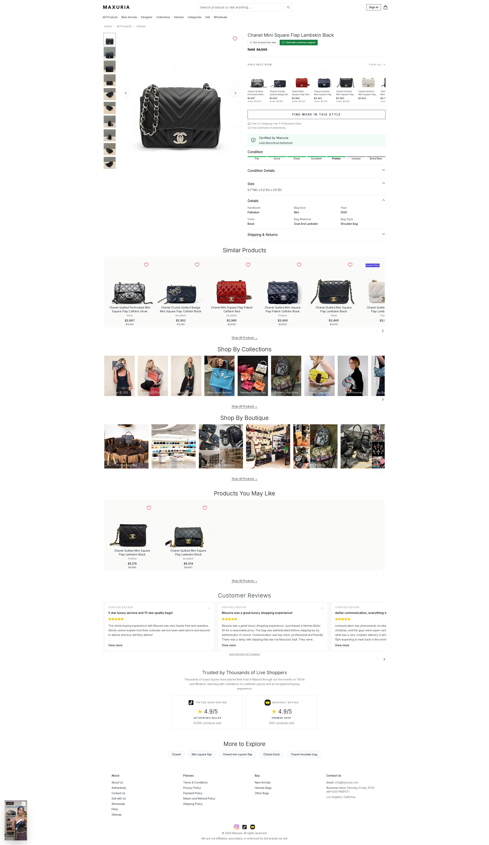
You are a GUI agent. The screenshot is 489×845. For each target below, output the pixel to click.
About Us (117, 782)
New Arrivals (129, 17)
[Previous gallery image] (126, 93)
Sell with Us (119, 798)
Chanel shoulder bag (304, 754)
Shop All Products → (244, 337)
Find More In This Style (316, 114)
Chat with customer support (300, 42)
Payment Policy (192, 793)
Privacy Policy (192, 787)
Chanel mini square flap (237, 754)
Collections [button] (163, 17)
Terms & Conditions (195, 782)
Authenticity (119, 787)
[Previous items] (376, 331)
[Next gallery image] (235, 93)
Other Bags (262, 793)
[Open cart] (385, 7)
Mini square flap (202, 754)
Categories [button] (195, 17)
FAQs (115, 809)
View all (375, 64)
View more (115, 645)
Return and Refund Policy (199, 798)
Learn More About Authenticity (276, 142)
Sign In (373, 7)
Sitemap (117, 814)
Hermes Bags (263, 787)
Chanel (141, 26)
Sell (207, 17)
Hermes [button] (179, 17)
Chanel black (271, 754)
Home (108, 26)
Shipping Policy (193, 803)
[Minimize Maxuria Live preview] (24, 804)
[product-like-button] (235, 38)
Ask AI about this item (264, 42)
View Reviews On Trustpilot (244, 654)
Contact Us (118, 793)
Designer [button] (146, 17)
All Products (110, 17)
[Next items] (383, 331)
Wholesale (220, 17)
